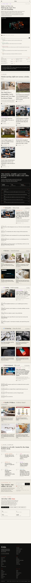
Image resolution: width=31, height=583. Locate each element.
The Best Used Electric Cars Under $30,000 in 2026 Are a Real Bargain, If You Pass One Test (15, 240)
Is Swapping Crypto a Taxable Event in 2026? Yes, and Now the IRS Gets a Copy (12, 40)
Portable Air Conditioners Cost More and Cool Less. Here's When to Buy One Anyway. (22, 265)
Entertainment (3, 557)
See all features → (3, 450)
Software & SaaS (18, 550)
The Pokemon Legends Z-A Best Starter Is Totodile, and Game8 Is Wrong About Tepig (15, 322)
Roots (17, 576)
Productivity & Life (3, 566)
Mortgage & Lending (3, 574)
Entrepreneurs (3, 576)
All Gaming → (28, 287)
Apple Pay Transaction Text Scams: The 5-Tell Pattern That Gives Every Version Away (22, 358)
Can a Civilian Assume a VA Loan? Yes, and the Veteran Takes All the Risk (7, 141)
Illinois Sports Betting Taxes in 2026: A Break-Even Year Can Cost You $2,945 (12, 43)
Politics (17, 570)
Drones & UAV (18, 552)
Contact (11, 581)
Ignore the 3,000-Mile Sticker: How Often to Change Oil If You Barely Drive (14, 231)
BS (6, 553)
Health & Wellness (3, 561)
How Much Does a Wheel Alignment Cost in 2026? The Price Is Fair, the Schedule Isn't (15, 227)
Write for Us (14, 581)
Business (2, 575)
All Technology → (27, 328)
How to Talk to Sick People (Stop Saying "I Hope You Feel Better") (24, 456)
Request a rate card (5, 507)
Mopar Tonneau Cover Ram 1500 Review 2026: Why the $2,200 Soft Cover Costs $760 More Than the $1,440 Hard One (15, 244)
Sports (17, 571)
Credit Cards (3, 571)
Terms (20, 581)
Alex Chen (4, 35)
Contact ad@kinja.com (21, 507)
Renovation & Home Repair (19, 560)
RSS (8, 553)
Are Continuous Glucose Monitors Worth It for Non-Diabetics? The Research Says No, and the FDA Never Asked (22, 436)
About (8, 581)
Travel (2, 562)
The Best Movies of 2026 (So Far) (7, 396)
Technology (17, 547)
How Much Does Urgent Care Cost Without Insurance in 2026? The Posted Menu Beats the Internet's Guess (7, 419)
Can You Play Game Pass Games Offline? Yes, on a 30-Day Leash (7, 120)
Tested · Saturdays (20, 487)
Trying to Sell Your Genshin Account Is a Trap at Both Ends (11, 313)
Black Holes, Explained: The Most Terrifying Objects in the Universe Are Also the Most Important (25, 473)
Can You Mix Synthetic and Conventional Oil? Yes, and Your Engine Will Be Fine (15, 235)
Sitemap (29, 581)
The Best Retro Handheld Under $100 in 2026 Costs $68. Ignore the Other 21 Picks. (23, 141)
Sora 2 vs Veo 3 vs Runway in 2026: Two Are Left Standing (8, 7)
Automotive (17, 574)
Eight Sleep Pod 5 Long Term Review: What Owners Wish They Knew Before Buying (22, 281)
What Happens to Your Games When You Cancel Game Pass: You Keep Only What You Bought (14, 317)
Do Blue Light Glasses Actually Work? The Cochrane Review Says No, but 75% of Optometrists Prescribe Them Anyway (7, 436)
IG (3, 553)
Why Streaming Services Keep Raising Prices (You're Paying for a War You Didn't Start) (22, 372)
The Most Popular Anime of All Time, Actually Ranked (24, 464)
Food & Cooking (3, 560)
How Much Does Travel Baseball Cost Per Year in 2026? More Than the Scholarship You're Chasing (15, 50)
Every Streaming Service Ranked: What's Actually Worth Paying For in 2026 (14, 389)
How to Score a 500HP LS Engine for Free (9, 464)
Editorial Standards (24, 581)
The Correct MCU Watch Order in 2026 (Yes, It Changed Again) (12, 392)
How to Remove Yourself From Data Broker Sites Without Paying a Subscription (22, 343)
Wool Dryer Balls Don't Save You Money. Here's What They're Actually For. (7, 265)
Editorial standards (13, 507)
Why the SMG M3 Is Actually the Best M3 (9, 455)
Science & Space (18, 551)
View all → (2, 78)
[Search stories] (29, 1)
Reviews (17, 575)
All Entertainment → (27, 365)
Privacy (18, 581)
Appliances (17, 562)
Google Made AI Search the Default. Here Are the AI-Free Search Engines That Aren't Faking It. (7, 358)
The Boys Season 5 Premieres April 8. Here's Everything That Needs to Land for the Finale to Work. (15, 385)
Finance (2, 570)
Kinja (15, 1)
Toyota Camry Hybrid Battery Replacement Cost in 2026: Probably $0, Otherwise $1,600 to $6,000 (22, 215)
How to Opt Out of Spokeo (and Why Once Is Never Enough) (7, 343)
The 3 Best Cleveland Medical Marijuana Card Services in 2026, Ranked (22, 418)
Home (17, 557)
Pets (1, 565)
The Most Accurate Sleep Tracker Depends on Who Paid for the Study (7, 281)
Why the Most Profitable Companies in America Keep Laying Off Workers (10, 473)
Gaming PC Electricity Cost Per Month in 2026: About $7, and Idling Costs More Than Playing (15, 309)
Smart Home (18, 561)
